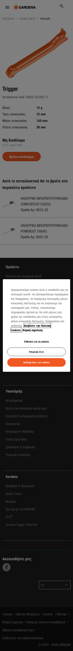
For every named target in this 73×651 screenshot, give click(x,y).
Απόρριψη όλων (36, 351)
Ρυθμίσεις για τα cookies (36, 341)
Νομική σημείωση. (33, 330)
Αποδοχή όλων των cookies (36, 362)
